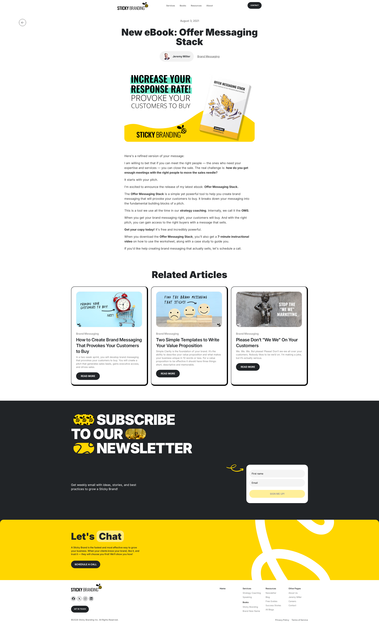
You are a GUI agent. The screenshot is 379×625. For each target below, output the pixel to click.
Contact (292, 605)
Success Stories (273, 605)
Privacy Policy (282, 620)
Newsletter (271, 593)
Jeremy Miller (295, 597)
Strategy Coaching (252, 593)
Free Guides (271, 601)
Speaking (247, 597)
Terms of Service (300, 620)
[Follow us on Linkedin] (91, 598)
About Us (293, 593)
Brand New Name (251, 611)
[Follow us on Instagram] (85, 598)
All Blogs (270, 609)
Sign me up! (277, 493)
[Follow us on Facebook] (73, 598)
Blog (268, 597)
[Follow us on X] (79, 598)
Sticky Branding (250, 607)
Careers (292, 601)
